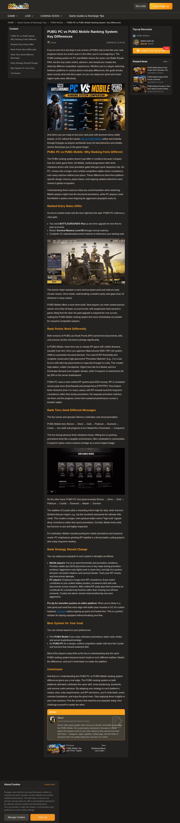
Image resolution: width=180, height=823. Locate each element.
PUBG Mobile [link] (56, 23)
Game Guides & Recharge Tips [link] (32, 23)
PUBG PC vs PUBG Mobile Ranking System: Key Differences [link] (94, 23)
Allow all (42, 817)
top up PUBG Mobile (91, 139)
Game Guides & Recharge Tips (86, 16)
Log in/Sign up (161, 6)
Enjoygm (61, 611)
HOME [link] (11, 23)
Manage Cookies (16, 817)
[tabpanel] (29, 801)
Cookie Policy (49, 784)
